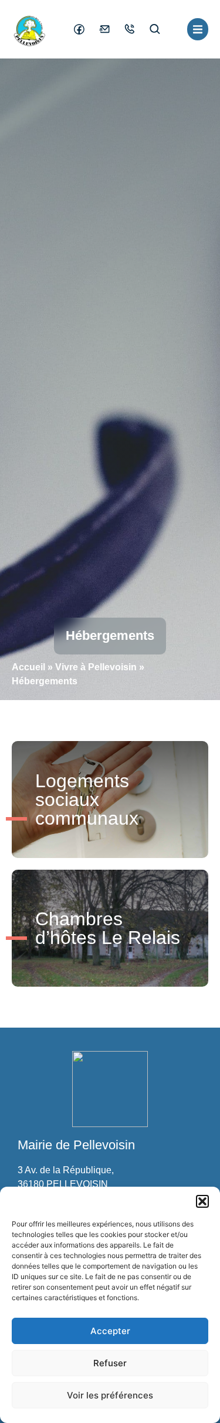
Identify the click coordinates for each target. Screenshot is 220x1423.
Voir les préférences (110, 1395)
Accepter (110, 1330)
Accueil (28, 667)
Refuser (110, 1363)
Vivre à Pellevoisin (96, 667)
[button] (202, 1201)
